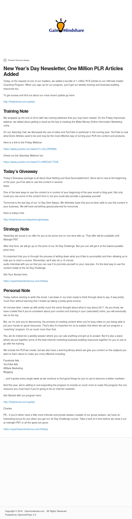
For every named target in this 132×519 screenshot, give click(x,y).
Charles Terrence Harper (19, 60)
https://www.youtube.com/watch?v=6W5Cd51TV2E (30, 161)
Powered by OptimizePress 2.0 (20, 514)
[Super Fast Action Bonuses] (66, 47)
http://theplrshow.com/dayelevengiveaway (26, 219)
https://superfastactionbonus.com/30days (25, 281)
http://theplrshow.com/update (19, 101)
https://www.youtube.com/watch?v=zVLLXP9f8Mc (30, 149)
